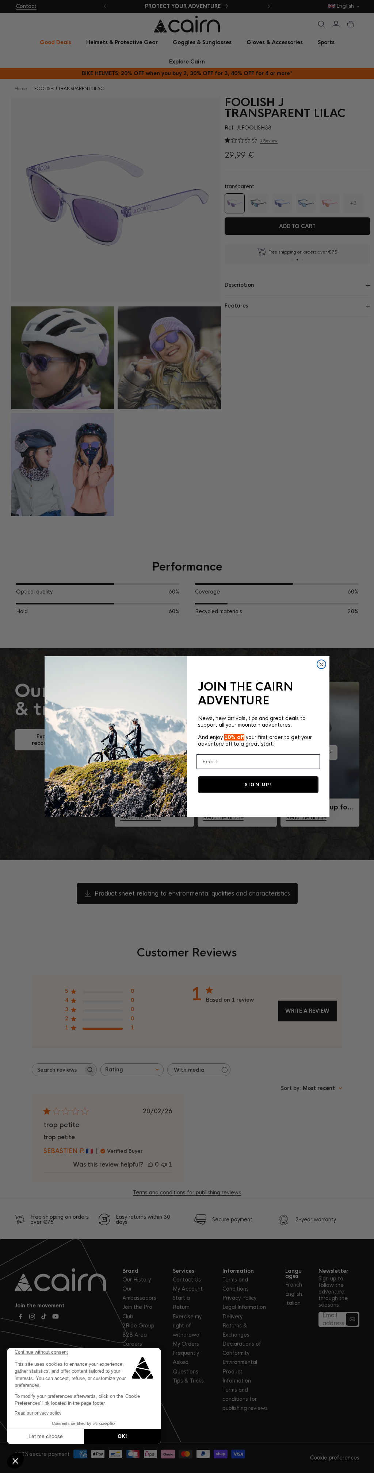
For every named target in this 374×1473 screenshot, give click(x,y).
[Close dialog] (321, 664)
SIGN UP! (258, 785)
